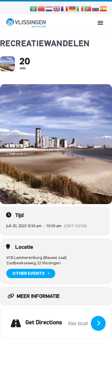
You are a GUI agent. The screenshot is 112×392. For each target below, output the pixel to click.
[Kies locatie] (98, 323)
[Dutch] (49, 8)
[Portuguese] (88, 8)
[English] (57, 8)
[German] (72, 8)
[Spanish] (104, 8)
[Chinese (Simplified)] (41, 8)
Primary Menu (100, 22)
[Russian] (96, 8)
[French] (65, 8)
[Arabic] (34, 8)
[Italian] (80, 8)
